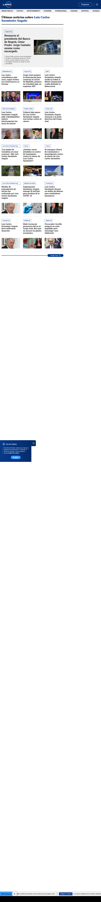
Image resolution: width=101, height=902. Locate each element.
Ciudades (74, 11)
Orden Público (7, 11)
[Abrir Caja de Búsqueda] (97, 5)
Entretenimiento (33, 11)
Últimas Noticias (6, 894)
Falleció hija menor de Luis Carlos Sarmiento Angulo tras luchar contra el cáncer (32, 116)
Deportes (85, 11)
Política (20, 11)
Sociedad (96, 11)
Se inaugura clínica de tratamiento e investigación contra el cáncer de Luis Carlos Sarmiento (54, 154)
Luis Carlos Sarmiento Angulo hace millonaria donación (9, 227)
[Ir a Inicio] (7, 4)
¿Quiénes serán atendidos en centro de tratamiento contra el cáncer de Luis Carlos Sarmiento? (32, 155)
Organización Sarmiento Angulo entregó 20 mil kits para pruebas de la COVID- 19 (31, 191)
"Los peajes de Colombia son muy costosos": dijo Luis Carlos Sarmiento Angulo (10, 154)
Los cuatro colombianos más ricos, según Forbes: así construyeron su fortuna (10, 79)
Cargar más (54, 255)
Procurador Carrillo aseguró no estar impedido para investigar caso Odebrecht (53, 228)
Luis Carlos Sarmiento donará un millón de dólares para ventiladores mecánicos (54, 191)
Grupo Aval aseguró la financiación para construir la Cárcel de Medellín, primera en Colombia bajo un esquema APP (32, 80)
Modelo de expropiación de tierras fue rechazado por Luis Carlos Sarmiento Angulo (10, 192)
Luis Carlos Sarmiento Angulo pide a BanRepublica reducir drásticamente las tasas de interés (10, 118)
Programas (85, 4)
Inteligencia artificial (54, 894)
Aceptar (15, 457)
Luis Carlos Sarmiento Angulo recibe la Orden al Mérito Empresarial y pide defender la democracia (53, 80)
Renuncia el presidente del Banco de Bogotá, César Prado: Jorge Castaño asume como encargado (17, 43)
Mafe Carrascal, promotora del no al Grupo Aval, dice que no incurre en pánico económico (32, 228)
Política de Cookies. (14, 453)
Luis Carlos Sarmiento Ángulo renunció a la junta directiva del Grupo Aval (53, 116)
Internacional (61, 11)
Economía (47, 11)
